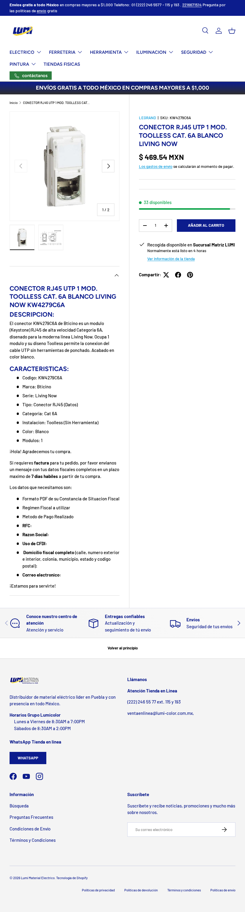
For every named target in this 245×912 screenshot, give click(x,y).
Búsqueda (19, 805)
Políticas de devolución (141, 890)
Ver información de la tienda (171, 258)
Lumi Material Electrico (38, 878)
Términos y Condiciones (33, 840)
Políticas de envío (222, 890)
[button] (231, 30)
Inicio (14, 102)
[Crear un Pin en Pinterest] (190, 275)
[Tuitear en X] (166, 275)
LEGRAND (147, 117)
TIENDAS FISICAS (62, 64)
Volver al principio (123, 648)
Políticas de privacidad (98, 890)
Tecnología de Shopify (72, 878)
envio (41, 10)
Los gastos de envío (155, 166)
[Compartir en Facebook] (178, 275)
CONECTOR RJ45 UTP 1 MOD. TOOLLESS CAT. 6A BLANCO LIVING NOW (56, 102)
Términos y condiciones (184, 890)
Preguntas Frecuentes (31, 817)
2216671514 (192, 4)
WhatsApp (28, 757)
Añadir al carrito (206, 225)
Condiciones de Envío (30, 828)
